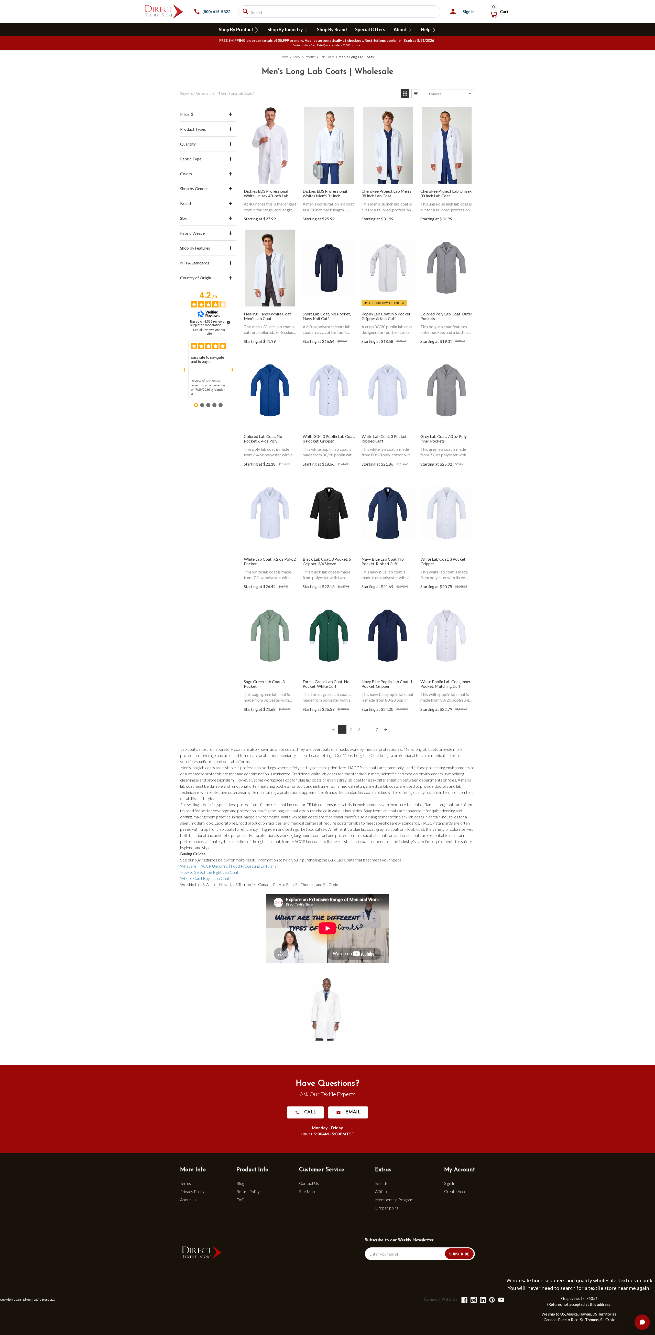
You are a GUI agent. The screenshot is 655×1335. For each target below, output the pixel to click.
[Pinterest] (491, 1299)
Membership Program (394, 1199)
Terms (185, 1183)
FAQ (240, 1199)
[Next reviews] (232, 369)
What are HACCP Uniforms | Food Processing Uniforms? (229, 866)
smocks (342, 749)
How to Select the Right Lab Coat (209, 872)
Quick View (270, 146)
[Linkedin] (482, 1299)
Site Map (307, 1191)
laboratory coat (228, 749)
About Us (188, 1199)
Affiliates (382, 1191)
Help (426, 29)
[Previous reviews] (184, 369)
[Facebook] (464, 1299)
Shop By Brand (332, 29)
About (401, 29)
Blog (240, 1183)
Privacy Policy (192, 1191)
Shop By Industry (285, 29)
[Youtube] (501, 1299)
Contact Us (309, 1183)
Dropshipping (386, 1207)
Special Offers (370, 29)
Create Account (458, 1191)
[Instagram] (473, 1299)
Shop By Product (236, 29)
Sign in (469, 11)
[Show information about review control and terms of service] (228, 322)
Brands (381, 1183)
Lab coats (188, 749)
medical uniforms (446, 755)
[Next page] (385, 729)
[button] (405, 93)
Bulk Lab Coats (341, 859)
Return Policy (248, 1191)
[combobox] (339, 11)
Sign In (449, 1183)
